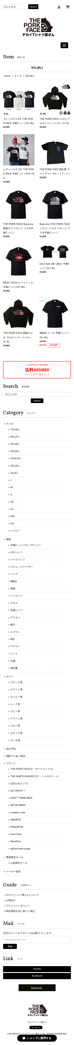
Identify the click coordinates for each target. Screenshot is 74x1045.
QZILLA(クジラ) (19, 783)
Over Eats (15, 834)
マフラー (15, 646)
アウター (15, 617)
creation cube (17, 812)
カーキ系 (15, 740)
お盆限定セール (18, 862)
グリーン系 (16, 718)
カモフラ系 (16, 733)
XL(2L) (14, 472)
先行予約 (11, 748)
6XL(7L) (14, 436)
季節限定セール (14, 857)
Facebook (37, 976)
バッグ (14, 573)
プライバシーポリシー (18, 905)
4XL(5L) (14, 451)
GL (12, 509)
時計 (12, 639)
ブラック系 (16, 682)
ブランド (11, 763)
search (33, 6)
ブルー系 (15, 725)
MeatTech (15, 841)
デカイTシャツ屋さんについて (22, 895)
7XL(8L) (14, 429)
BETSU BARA (17, 805)
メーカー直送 (13, 871)
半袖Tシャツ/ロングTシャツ (25, 545)
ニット (14, 653)
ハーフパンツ (17, 559)
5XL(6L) (14, 443)
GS (12, 523)
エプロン (15, 631)
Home (7, 75)
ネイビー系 (16, 696)
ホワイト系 (16, 689)
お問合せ (10, 900)
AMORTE (15, 819)
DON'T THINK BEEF (21, 797)
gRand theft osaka (20, 848)
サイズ (18, 75)
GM (12, 516)
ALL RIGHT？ (17, 790)
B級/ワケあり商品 (15, 756)
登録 (10, 946)
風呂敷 (14, 668)
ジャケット (16, 595)
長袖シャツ (16, 610)
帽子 (12, 624)
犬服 (12, 660)
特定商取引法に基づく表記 (20, 911)
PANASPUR (16, 826)
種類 (8, 539)
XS (12, 501)
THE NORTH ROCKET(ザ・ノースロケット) (34, 776)
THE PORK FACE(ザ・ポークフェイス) (31, 768)
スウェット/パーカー (21, 566)
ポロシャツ (16, 552)
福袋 (12, 588)
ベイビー (15, 530)
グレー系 (15, 711)
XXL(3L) (14, 465)
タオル (14, 602)
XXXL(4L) (15, 458)
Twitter (37, 969)
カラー (9, 676)
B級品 (13, 581)
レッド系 (15, 704)
